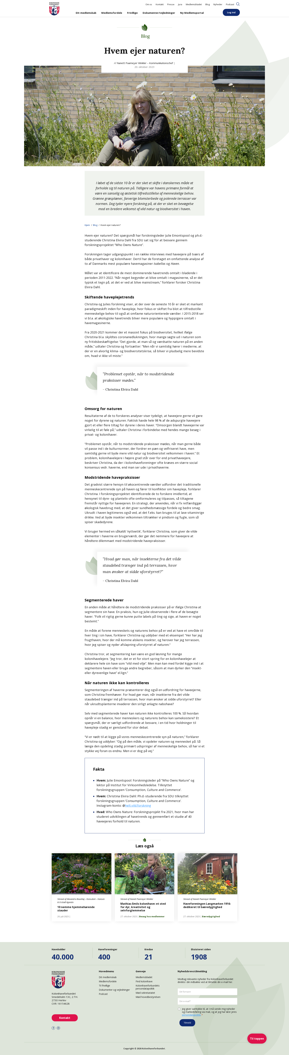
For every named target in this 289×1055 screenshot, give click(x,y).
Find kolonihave (144, 981)
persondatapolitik (191, 1014)
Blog (207, 4)
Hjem (87, 225)
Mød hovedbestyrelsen (148, 997)
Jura (180, 4)
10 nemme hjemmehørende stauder (76, 908)
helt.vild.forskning (138, 805)
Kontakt (160, 4)
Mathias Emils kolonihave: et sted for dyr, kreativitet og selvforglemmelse (143, 907)
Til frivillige (104, 985)
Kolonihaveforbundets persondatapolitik (148, 987)
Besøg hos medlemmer (152, 916)
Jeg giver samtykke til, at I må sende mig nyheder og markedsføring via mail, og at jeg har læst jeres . (209, 1011)
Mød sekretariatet (145, 992)
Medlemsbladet (194, 4)
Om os (149, 4)
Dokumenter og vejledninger (114, 989)
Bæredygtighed (211, 916)
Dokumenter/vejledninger (159, 12)
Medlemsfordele (111, 12)
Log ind (231, 12)
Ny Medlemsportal (192, 12)
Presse (170, 4)
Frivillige (132, 12)
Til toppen (257, 1038)
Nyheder (217, 4)
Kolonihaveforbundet (153, 1048)
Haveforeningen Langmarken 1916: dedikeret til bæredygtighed (207, 905)
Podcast (230, 4)
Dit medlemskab (86, 12)
